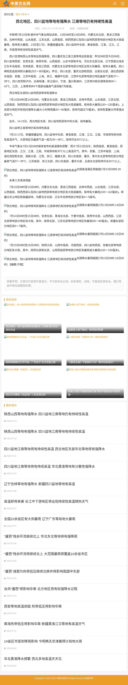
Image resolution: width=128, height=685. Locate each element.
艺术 (24, 14)
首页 (18, 14)
